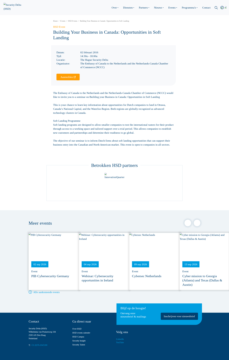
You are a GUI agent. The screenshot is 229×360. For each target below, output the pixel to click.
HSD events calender (81, 333)
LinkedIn (120, 339)
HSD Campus (78, 337)
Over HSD (77, 329)
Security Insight (78, 341)
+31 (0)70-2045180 (39, 345)
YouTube (120, 342)
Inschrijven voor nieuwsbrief (179, 316)
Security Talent (78, 345)
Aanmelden (66, 77)
